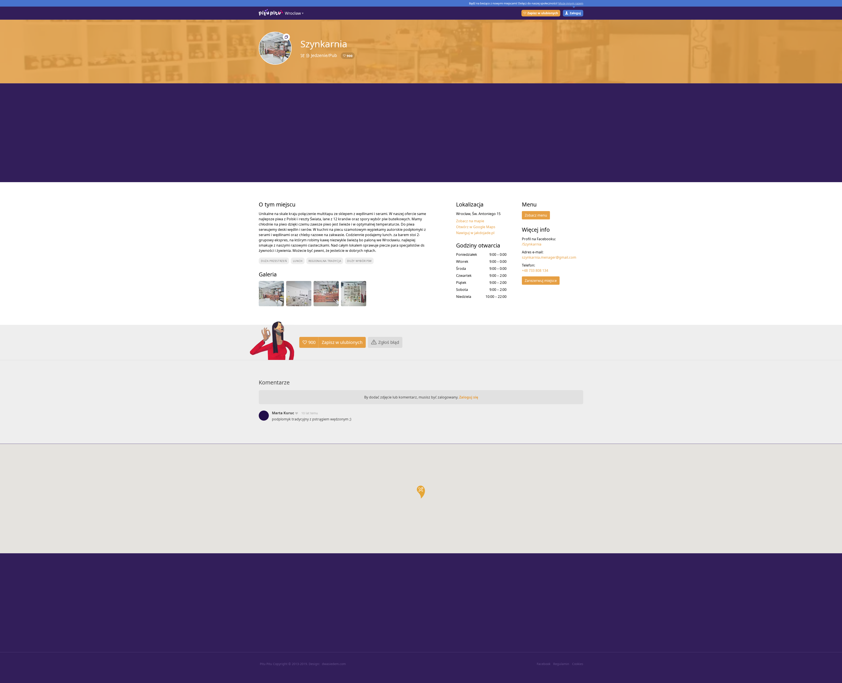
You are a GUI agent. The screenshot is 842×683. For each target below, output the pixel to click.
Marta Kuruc (283, 413)
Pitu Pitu (266, 664)
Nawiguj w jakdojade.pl (475, 232)
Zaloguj (575, 13)
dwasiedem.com (334, 664)
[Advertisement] (421, 133)
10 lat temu (309, 413)
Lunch (298, 261)
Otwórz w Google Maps (475, 226)
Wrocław (293, 13)
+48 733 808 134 (535, 270)
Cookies (577, 664)
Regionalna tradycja (325, 261)
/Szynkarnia (531, 244)
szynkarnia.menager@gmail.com (549, 257)
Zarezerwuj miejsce (541, 280)
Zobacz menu (536, 215)
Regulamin (561, 664)
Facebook (543, 664)
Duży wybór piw (359, 261)
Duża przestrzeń (274, 261)
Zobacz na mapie (470, 221)
